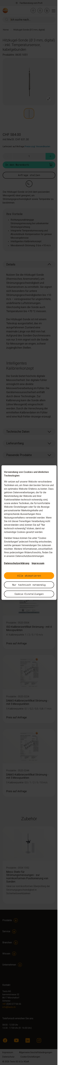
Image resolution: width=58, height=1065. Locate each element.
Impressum (38, 563)
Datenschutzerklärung (16, 563)
